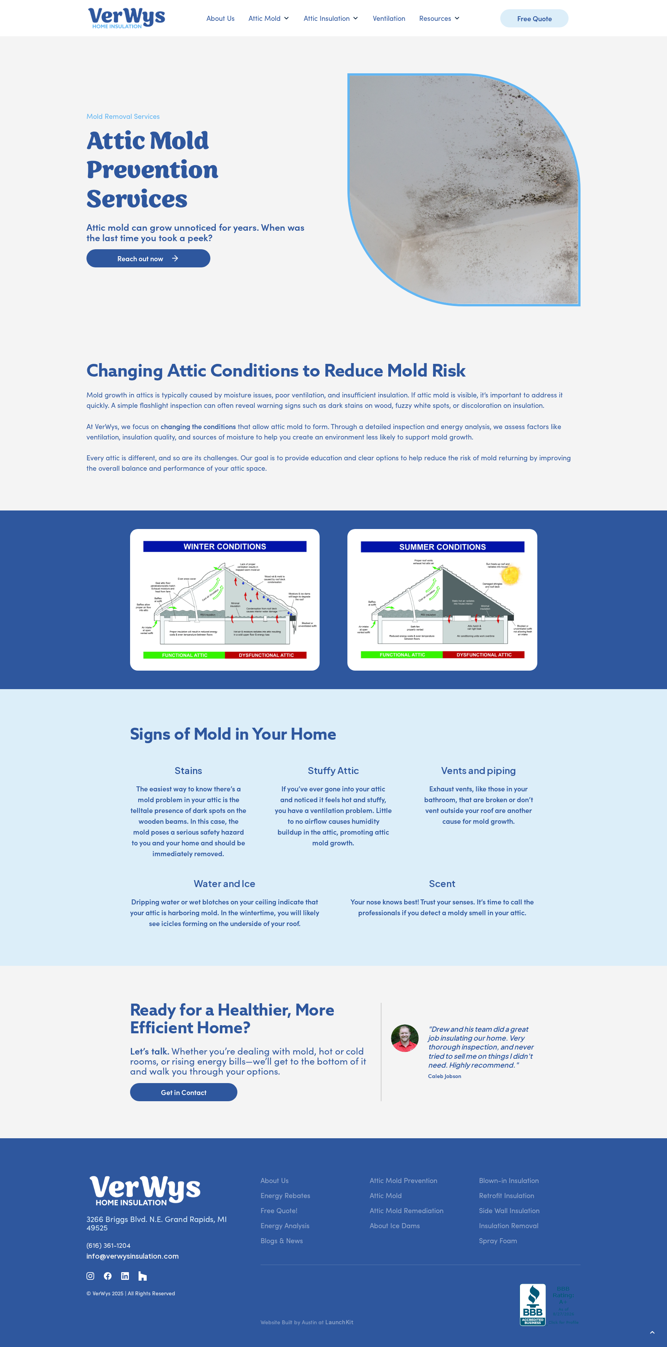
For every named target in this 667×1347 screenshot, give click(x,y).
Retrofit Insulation (506, 1195)
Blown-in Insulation (509, 1180)
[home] (126, 18)
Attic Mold (386, 1195)
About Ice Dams (395, 1225)
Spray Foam (498, 1240)
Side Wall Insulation (509, 1210)
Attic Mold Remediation (407, 1210)
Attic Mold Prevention (403, 1180)
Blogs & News (282, 1240)
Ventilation (389, 18)
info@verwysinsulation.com (132, 1255)
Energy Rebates (285, 1195)
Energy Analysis (285, 1225)
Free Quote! (279, 1210)
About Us (221, 18)
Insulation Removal (508, 1225)
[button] (269, 18)
